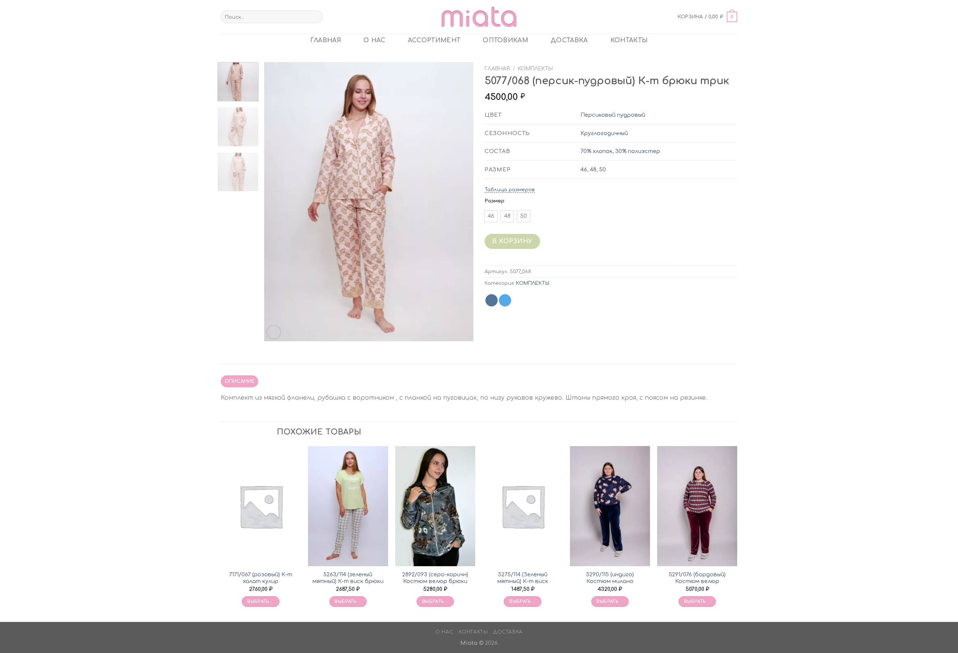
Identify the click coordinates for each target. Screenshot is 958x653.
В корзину (512, 241)
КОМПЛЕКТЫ (535, 68)
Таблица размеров (510, 189)
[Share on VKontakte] (491, 300)
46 (583, 170)
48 (593, 170)
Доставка (569, 40)
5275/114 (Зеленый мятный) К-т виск (522, 578)
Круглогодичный (604, 133)
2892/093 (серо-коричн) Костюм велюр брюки (435, 578)
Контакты (629, 40)
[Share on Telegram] (505, 300)
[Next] (460, 201)
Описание (240, 381)
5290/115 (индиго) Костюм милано (610, 578)
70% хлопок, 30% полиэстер (620, 151)
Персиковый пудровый (612, 115)
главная (325, 40)
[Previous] (277, 201)
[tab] (239, 381)
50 (602, 170)
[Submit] (315, 16)
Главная (497, 68)
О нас (374, 40)
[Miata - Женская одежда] (479, 17)
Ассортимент (434, 40)
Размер (494, 201)
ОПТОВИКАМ (505, 40)
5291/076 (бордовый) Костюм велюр (697, 578)
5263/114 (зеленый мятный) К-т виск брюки (348, 578)
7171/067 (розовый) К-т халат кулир (260, 578)
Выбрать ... (260, 601)
